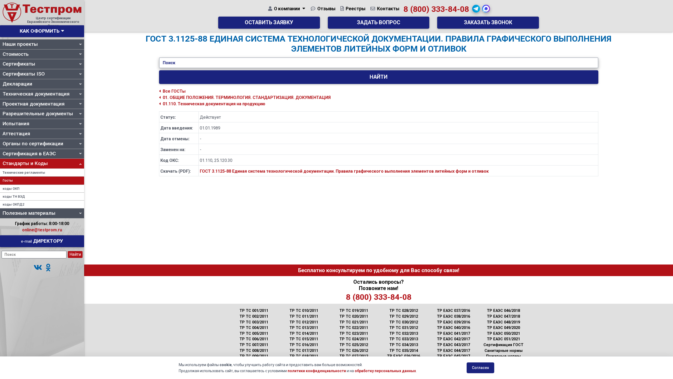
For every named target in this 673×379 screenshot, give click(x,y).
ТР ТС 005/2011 (253, 333)
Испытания (16, 124)
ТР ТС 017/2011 (303, 350)
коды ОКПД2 (13, 204)
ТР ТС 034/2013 (403, 345)
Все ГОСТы (174, 91)
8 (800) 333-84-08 (436, 9)
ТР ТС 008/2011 (253, 350)
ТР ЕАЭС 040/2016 (453, 328)
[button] (38, 267)
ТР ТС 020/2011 (353, 316)
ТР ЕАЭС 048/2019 (503, 322)
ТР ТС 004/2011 (253, 328)
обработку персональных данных (385, 371)
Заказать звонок (488, 22)
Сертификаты (19, 64)
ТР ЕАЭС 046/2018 (503, 310)
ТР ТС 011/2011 (303, 316)
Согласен (480, 368)
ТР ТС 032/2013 (403, 333)
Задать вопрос (378, 22)
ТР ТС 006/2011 (253, 339)
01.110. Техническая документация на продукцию (214, 103)
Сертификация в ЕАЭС (29, 154)
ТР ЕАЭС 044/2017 (453, 350)
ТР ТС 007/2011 (253, 345)
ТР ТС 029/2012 (403, 316)
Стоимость (16, 54)
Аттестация (16, 134)
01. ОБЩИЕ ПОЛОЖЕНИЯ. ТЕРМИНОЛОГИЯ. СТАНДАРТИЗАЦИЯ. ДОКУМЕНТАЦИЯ (247, 97)
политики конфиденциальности (317, 371)
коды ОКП (11, 189)
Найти (379, 77)
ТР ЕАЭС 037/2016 (453, 310)
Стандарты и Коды (25, 163)
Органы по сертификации (33, 144)
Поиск (169, 62)
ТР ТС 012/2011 (303, 322)
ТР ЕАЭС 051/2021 (503, 339)
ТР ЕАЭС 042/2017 (453, 339)
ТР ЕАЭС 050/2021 (503, 333)
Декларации (17, 84)
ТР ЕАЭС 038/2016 (453, 316)
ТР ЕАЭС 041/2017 (453, 333)
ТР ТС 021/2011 (353, 322)
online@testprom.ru (42, 229)
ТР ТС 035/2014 (403, 350)
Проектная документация (34, 104)
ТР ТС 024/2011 (353, 339)
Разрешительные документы (38, 114)
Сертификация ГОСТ (503, 345)
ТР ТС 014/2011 (303, 333)
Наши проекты (20, 44)
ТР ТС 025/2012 (353, 345)
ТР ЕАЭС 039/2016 (453, 322)
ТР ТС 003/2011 (253, 322)
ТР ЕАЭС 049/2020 (503, 328)
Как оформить (40, 31)
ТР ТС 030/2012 (403, 322)
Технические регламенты (24, 172)
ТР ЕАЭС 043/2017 (453, 345)
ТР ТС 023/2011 (353, 333)
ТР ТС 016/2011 (303, 345)
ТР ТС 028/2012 (403, 310)
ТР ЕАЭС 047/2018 (503, 316)
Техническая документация (36, 94)
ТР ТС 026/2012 (353, 350)
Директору (42, 241)
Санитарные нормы (504, 350)
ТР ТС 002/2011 (253, 316)
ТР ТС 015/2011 (303, 339)
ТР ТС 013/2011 (303, 328)
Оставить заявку (269, 22)
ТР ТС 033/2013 (403, 339)
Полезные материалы (29, 213)
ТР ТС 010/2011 (303, 310)
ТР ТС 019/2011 (353, 310)
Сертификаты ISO (24, 74)
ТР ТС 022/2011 (353, 328)
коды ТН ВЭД (14, 196)
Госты (8, 180)
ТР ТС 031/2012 (403, 328)
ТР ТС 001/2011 (253, 310)
